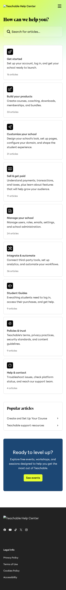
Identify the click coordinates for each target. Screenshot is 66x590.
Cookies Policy (11, 570)
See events (33, 477)
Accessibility (10, 577)
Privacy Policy (10, 557)
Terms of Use (10, 564)
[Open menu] (60, 6)
